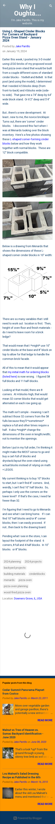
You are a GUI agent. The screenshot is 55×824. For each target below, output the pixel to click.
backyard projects (15, 567)
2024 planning (12, 561)
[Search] (51, 6)
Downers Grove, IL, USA (28, 598)
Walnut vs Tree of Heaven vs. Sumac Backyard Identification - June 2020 (22, 733)
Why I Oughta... (27, 10)
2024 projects (33, 561)
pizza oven (25, 580)
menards (9, 580)
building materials (14, 573)
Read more (45, 720)
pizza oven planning (16, 586)
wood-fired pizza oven (17, 592)
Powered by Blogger (29, 818)
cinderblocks (37, 573)
